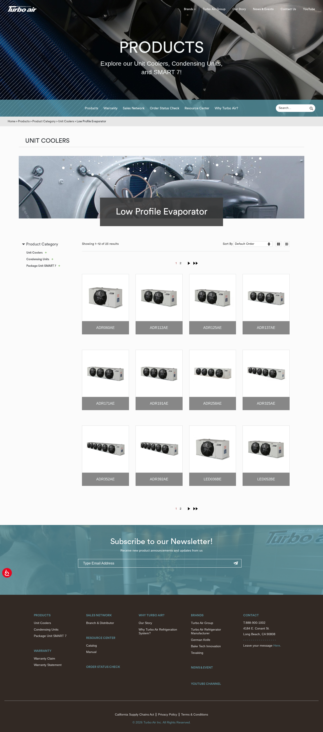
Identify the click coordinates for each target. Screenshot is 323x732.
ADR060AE (105, 328)
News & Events (263, 9)
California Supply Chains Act (134, 714)
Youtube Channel (206, 683)
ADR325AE (266, 403)
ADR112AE (159, 328)
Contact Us (288, 9)
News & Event (202, 667)
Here (276, 645)
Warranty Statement (48, 665)
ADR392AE (159, 479)
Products (91, 108)
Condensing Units (37, 259)
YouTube (309, 9)
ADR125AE (212, 328)
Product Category (44, 121)
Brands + (190, 9)
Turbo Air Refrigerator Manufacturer (206, 631)
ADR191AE (159, 403)
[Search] (312, 108)
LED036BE (212, 479)
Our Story (239, 9)
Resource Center (197, 108)
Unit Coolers (66, 121)
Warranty (110, 108)
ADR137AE (266, 328)
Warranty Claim (44, 658)
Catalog (91, 645)
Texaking (197, 652)
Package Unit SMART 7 (41, 265)
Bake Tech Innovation (206, 646)
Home (11, 121)
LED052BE (266, 479)
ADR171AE (105, 403)
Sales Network (134, 108)
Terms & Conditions (194, 714)
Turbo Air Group (214, 9)
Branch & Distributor (100, 623)
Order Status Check (164, 108)
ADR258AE (212, 403)
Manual (91, 652)
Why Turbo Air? (226, 108)
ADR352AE (105, 479)
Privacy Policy (167, 714)
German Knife (200, 640)
